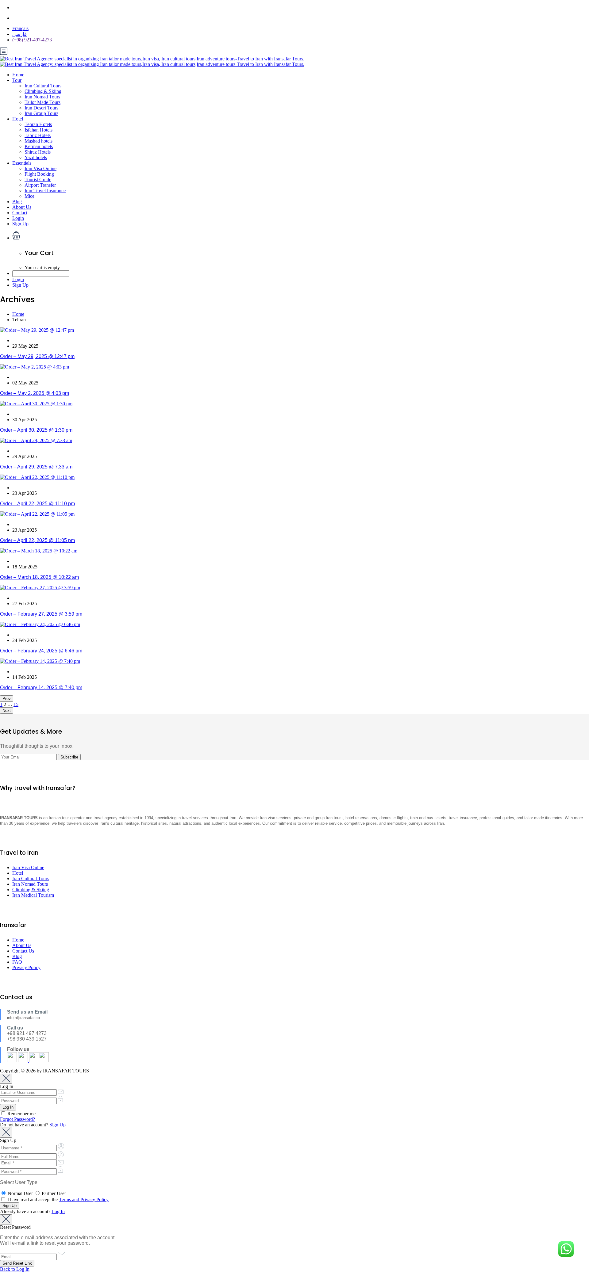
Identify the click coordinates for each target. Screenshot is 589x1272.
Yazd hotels (36, 157)
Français (20, 28)
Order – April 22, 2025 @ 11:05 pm (37, 540)
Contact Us (23, 950)
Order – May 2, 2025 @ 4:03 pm (34, 393)
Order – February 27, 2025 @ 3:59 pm (41, 614)
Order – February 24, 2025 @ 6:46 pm (41, 650)
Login (18, 218)
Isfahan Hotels (38, 129)
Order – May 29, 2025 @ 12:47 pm (37, 356)
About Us (21, 207)
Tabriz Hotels (38, 135)
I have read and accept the (57, 1199)
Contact (19, 212)
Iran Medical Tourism (33, 895)
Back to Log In (14, 1269)
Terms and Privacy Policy (84, 1199)
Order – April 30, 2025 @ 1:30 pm (36, 430)
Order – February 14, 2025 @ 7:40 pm (41, 687)
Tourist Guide (38, 179)
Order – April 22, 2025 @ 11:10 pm (37, 503)
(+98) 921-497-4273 (32, 39)
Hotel (17, 118)
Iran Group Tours (41, 113)
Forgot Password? (17, 1119)
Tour (16, 80)
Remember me (21, 1113)
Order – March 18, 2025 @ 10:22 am (39, 577)
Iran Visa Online (40, 168)
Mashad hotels (38, 140)
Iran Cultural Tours (43, 85)
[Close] (6, 1079)
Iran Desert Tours (41, 107)
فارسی (19, 34)
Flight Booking (39, 174)
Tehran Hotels (38, 124)
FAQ (17, 962)
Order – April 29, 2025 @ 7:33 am (36, 466)
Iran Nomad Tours (42, 96)
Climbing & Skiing (43, 91)
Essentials (21, 163)
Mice (29, 196)
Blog (17, 201)
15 (15, 704)
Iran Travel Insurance (45, 190)
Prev (6, 698)
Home (18, 74)
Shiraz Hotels (38, 152)
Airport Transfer (40, 185)
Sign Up (20, 223)
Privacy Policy (26, 967)
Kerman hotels (39, 146)
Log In (58, 1211)
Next (6, 710)
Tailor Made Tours (42, 102)
